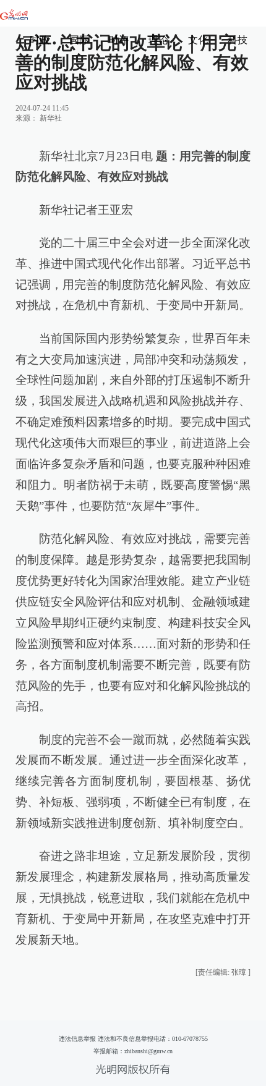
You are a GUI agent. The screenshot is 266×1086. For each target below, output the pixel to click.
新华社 (51, 118)
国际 (79, 40)
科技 (237, 40)
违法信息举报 (77, 1038)
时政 (39, 40)
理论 (158, 40)
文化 (198, 40)
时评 (119, 40)
